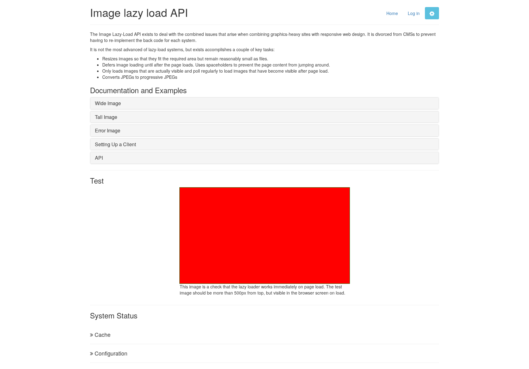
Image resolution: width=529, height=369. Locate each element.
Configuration (111, 353)
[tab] (264, 103)
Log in (414, 13)
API (99, 157)
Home (392, 13)
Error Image (107, 130)
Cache (103, 334)
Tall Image (106, 116)
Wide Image (108, 103)
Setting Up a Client (115, 144)
